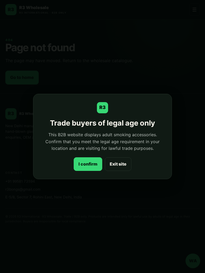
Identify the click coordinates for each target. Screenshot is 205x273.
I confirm (87, 164)
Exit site (118, 164)
